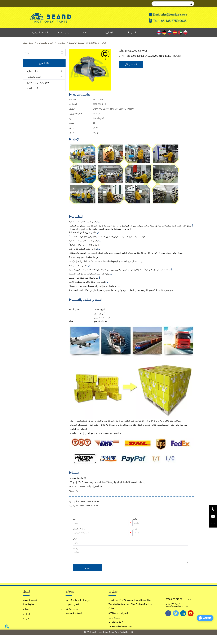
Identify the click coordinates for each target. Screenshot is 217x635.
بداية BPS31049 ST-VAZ (84, 501)
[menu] (85, 32)
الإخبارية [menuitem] (109, 32)
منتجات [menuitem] (85, 32)
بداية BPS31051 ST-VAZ (83, 505)
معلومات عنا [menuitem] (63, 32)
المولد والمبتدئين (45, 43)
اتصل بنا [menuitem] (132, 32)
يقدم (87, 567)
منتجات (61, 43)
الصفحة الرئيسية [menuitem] (40, 32)
